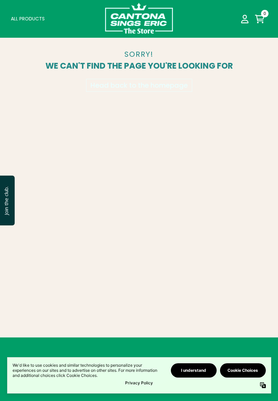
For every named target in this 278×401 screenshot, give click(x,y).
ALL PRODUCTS (28, 18)
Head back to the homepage (139, 85)
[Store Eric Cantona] (139, 19)
